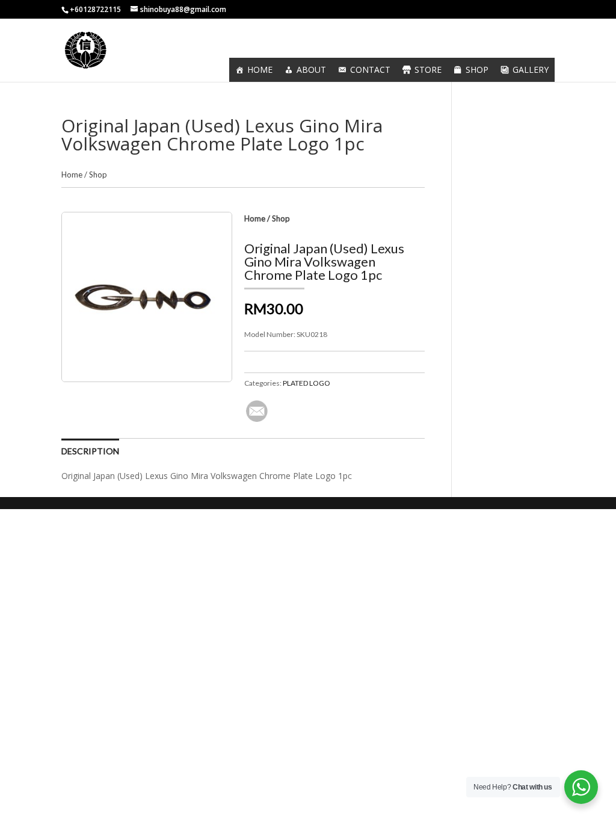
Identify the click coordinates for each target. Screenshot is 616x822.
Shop (98, 174)
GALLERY (531, 69)
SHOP (477, 69)
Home (71, 174)
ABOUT (311, 69)
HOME (260, 69)
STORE (428, 69)
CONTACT (370, 69)
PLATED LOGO (306, 383)
